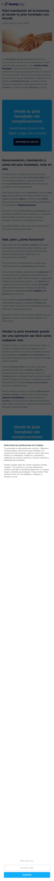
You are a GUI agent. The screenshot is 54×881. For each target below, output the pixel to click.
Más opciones (27, 861)
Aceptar (27, 875)
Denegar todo (27, 868)
